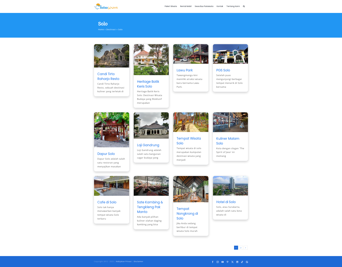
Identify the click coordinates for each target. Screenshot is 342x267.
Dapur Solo (106, 154)
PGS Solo (223, 70)
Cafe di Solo (106, 202)
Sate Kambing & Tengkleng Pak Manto (150, 207)
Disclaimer (138, 261)
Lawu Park (185, 70)
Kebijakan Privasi (124, 261)
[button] (244, 6)
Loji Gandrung (148, 145)
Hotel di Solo (226, 202)
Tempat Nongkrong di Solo (187, 214)
